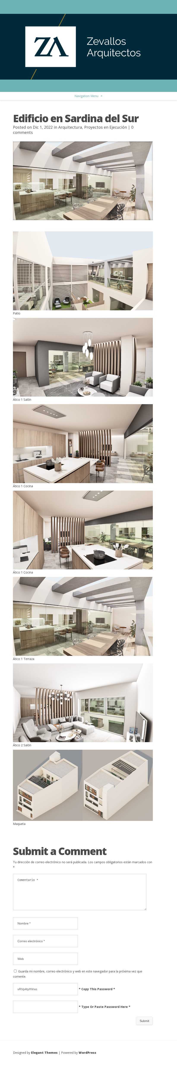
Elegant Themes (44, 1053)
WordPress (87, 1053)
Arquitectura (70, 127)
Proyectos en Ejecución (105, 127)
